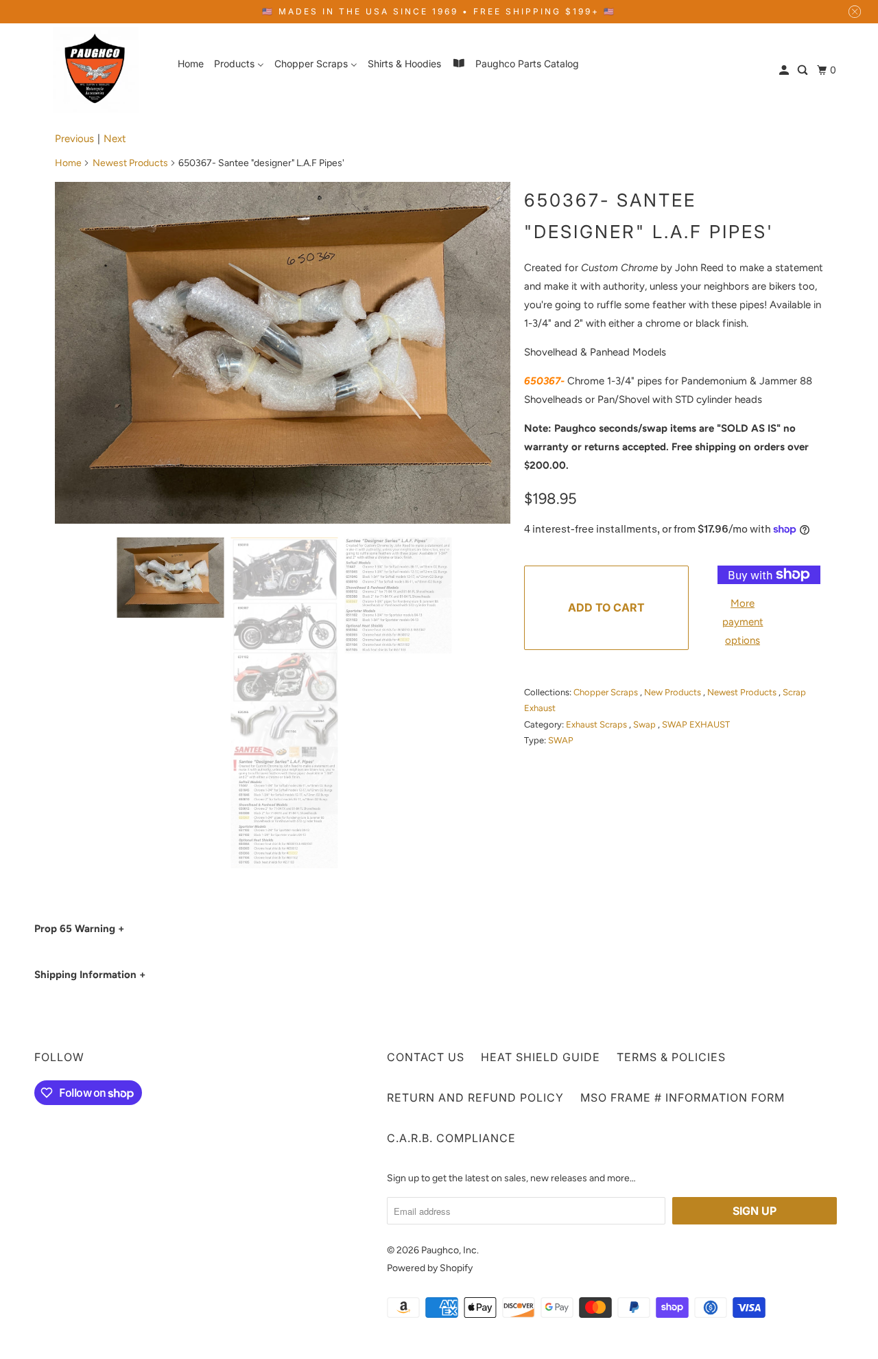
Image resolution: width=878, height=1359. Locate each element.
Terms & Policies (671, 1057)
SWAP (560, 740)
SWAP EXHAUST (696, 724)
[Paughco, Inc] (96, 69)
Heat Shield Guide (540, 1057)
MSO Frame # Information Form (682, 1097)
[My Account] (785, 70)
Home (68, 163)
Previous (74, 138)
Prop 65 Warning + (79, 928)
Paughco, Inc (449, 1250)
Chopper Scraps (606, 692)
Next (115, 138)
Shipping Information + (89, 974)
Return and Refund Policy (475, 1097)
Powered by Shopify (430, 1268)
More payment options (742, 622)
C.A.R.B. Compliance (451, 1138)
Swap (645, 724)
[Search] (803, 70)
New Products (673, 692)
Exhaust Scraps (597, 724)
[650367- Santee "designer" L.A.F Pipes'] (282, 353)
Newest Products (130, 163)
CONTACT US (425, 1057)
